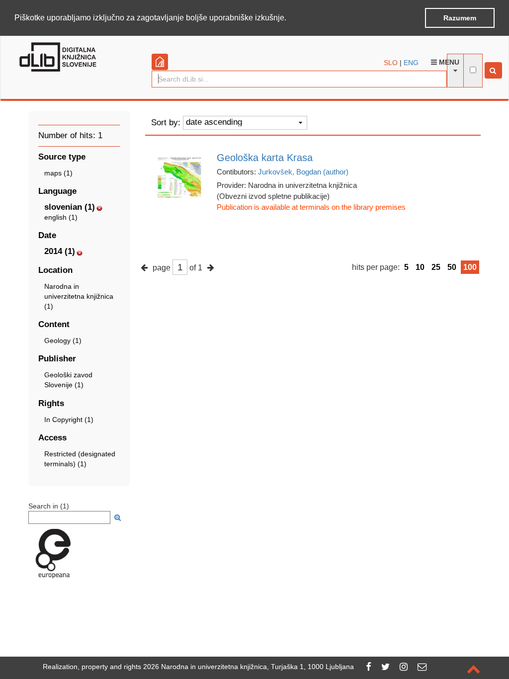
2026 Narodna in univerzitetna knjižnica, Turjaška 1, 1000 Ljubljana (248, 667)
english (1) (61, 217)
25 (435, 267)
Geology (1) (63, 340)
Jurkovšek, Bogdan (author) (303, 172)
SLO (391, 63)
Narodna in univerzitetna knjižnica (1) (78, 296)
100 (470, 267)
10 (420, 267)
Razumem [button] (459, 18)
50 (451, 267)
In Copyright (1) (68, 420)
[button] (289, 18)
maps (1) (58, 173)
